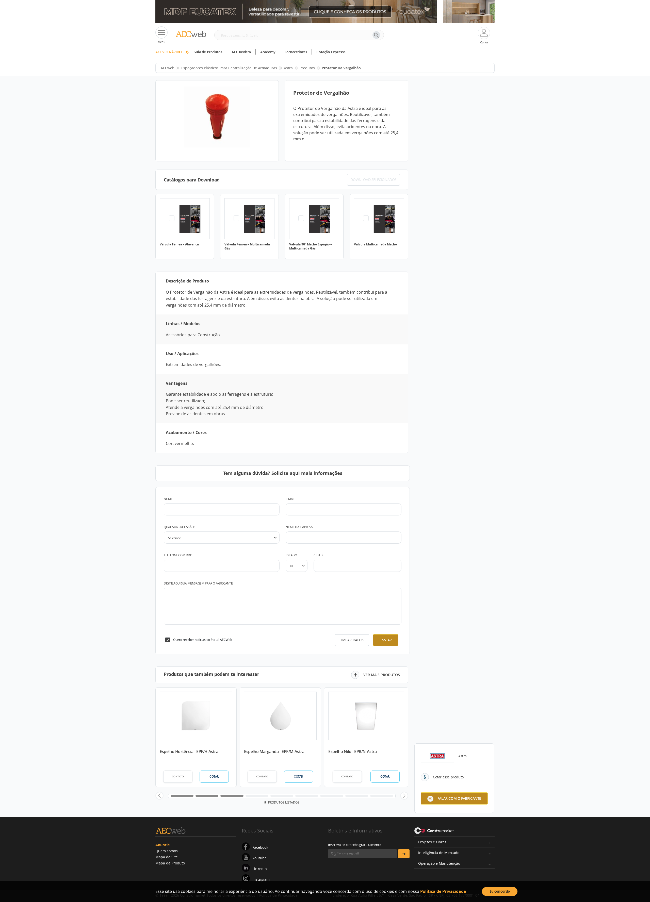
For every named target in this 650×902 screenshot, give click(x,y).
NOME (168, 499)
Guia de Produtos (207, 51)
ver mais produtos (381, 674)
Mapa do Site (166, 857)
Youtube (259, 858)
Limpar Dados (351, 640)
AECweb (167, 67)
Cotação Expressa (331, 51)
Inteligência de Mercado (438, 852)
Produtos (307, 67)
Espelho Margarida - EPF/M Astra (274, 751)
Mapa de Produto (170, 863)
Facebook (260, 847)
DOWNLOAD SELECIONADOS (373, 179)
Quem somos (166, 850)
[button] (159, 796)
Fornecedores (296, 51)
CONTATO (178, 776)
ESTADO (291, 555)
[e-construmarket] (434, 830)
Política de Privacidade (443, 891)
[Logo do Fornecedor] (437, 756)
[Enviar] (404, 853)
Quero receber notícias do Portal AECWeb (202, 640)
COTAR (214, 776)
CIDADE (319, 555)
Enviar (386, 640)
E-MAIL (290, 499)
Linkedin (259, 868)
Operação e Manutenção (439, 863)
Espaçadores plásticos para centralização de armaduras (229, 67)
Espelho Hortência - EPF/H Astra (189, 751)
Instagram (261, 879)
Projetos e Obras (432, 842)
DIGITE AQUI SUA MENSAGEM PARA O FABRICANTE (198, 583)
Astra (288, 67)
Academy (267, 51)
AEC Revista (241, 51)
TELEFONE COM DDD (178, 555)
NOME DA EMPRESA (299, 527)
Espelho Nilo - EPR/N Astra (352, 751)
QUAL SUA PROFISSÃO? (179, 527)
